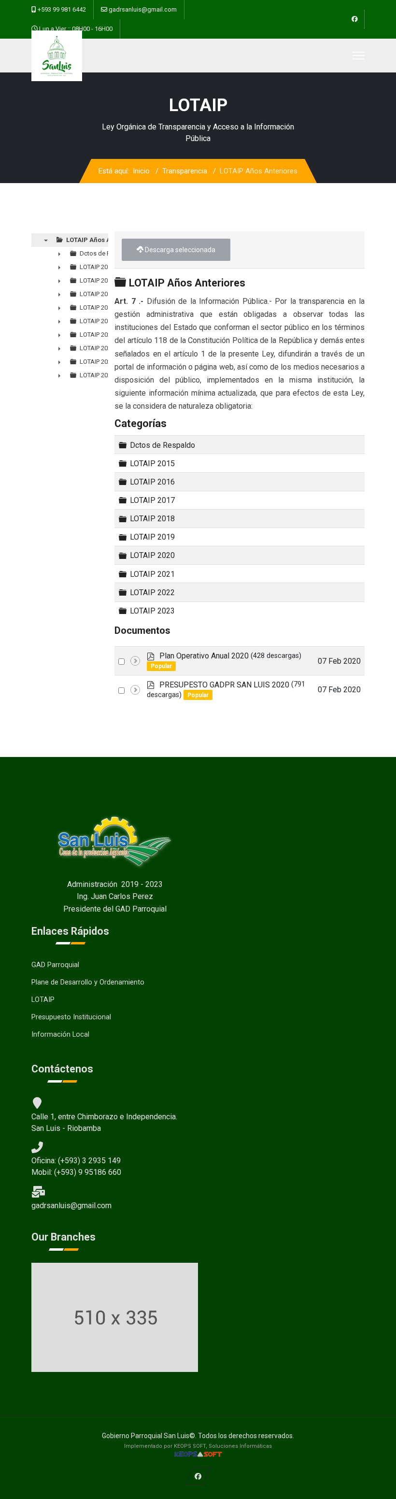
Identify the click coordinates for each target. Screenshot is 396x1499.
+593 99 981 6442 (62, 9)
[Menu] (359, 55)
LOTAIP (43, 1000)
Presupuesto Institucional (71, 1017)
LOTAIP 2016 (152, 481)
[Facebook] (354, 19)
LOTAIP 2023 (152, 610)
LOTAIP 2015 (152, 463)
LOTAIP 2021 (152, 573)
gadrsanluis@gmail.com (143, 9)
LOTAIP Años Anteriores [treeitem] (102, 239)
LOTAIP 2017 (152, 500)
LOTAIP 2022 (152, 592)
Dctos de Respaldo (162, 444)
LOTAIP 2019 (152, 537)
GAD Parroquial (55, 965)
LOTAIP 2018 (152, 518)
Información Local (60, 1034)
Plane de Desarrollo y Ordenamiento (87, 982)
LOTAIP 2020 (152, 555)
